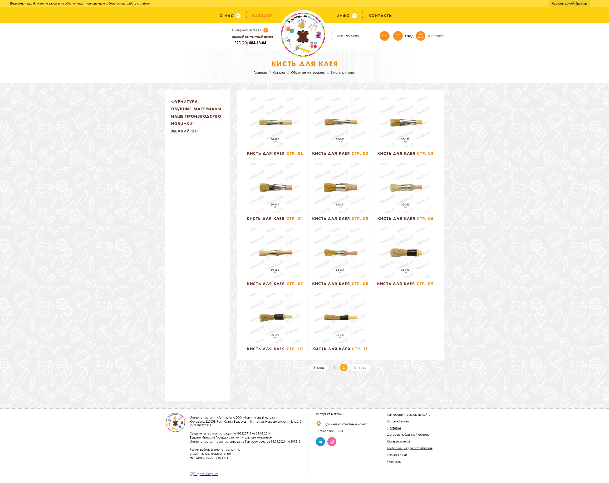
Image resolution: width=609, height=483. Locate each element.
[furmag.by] (303, 35)
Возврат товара (398, 441)
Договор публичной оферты (408, 434)
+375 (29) (249, 43)
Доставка (394, 428)
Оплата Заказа (398, 421)
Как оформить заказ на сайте (408, 414)
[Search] (384, 36)
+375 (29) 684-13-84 (329, 430)
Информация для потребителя (409, 448)
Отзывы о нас (397, 455)
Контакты (394, 461)
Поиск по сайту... (348, 36)
